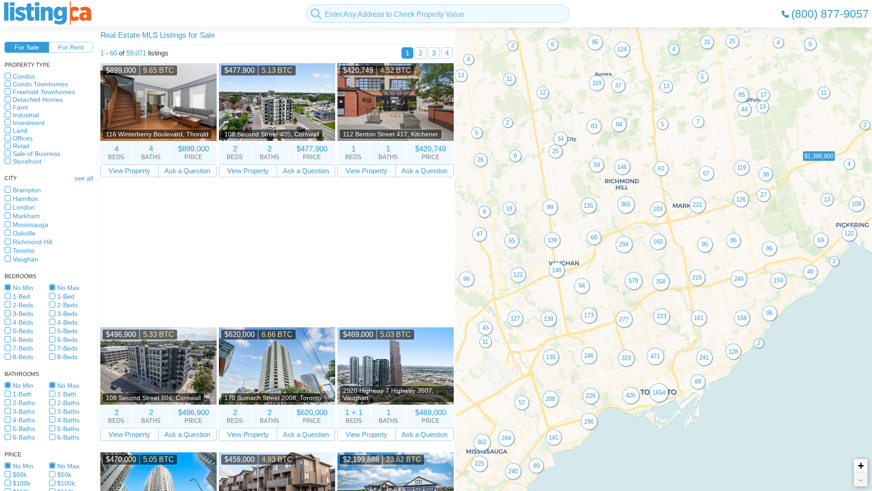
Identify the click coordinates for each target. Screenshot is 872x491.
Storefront (27, 161)
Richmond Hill (32, 242)
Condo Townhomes (40, 84)
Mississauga (30, 224)
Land (20, 130)
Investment (29, 122)
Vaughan (25, 259)
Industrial (26, 115)
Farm (20, 107)
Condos (24, 76)
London (24, 207)
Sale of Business (36, 153)
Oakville (24, 233)
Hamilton (25, 198)
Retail (21, 146)
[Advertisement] (277, 252)
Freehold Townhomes (44, 91)
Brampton (27, 190)
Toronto (24, 250)
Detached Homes (38, 99)
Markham (26, 216)
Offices (23, 138)
